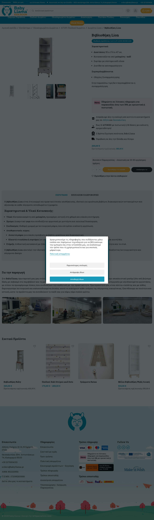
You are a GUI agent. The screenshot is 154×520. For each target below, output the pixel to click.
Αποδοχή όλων (77, 279)
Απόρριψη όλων (77, 272)
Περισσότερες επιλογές (77, 265)
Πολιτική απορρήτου (60, 254)
